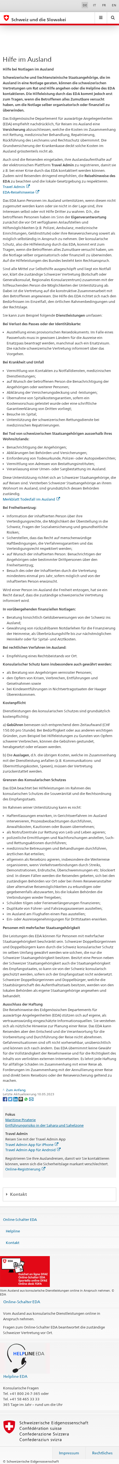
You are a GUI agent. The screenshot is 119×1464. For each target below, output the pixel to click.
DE (85, 5)
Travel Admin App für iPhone (29, 1144)
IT (94, 5)
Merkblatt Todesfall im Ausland (29, 499)
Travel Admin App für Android (30, 1150)
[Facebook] (5, 1099)
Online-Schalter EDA (20, 1219)
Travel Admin (14, 186)
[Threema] (21, 1099)
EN (114, 5)
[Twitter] (10, 1099)
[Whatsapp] (26, 1099)
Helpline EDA (15, 1376)
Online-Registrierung (22, 1169)
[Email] (31, 1099)
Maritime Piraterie (20, 1120)
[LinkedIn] (16, 1099)
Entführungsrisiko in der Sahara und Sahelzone (44, 1125)
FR (104, 5)
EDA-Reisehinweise (18, 192)
